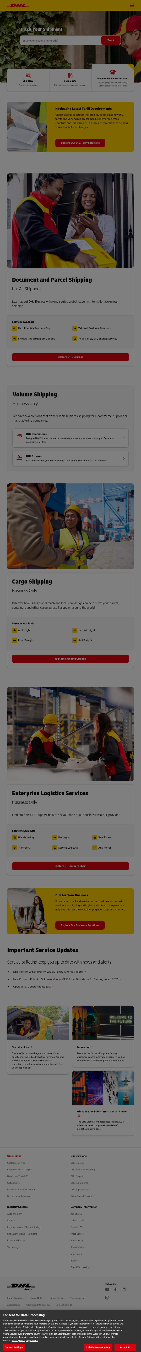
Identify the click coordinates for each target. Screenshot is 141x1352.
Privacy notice (18, 1340)
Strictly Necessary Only (98, 1347)
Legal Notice (32, 1340)
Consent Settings (14, 1347)
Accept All (125, 1347)
